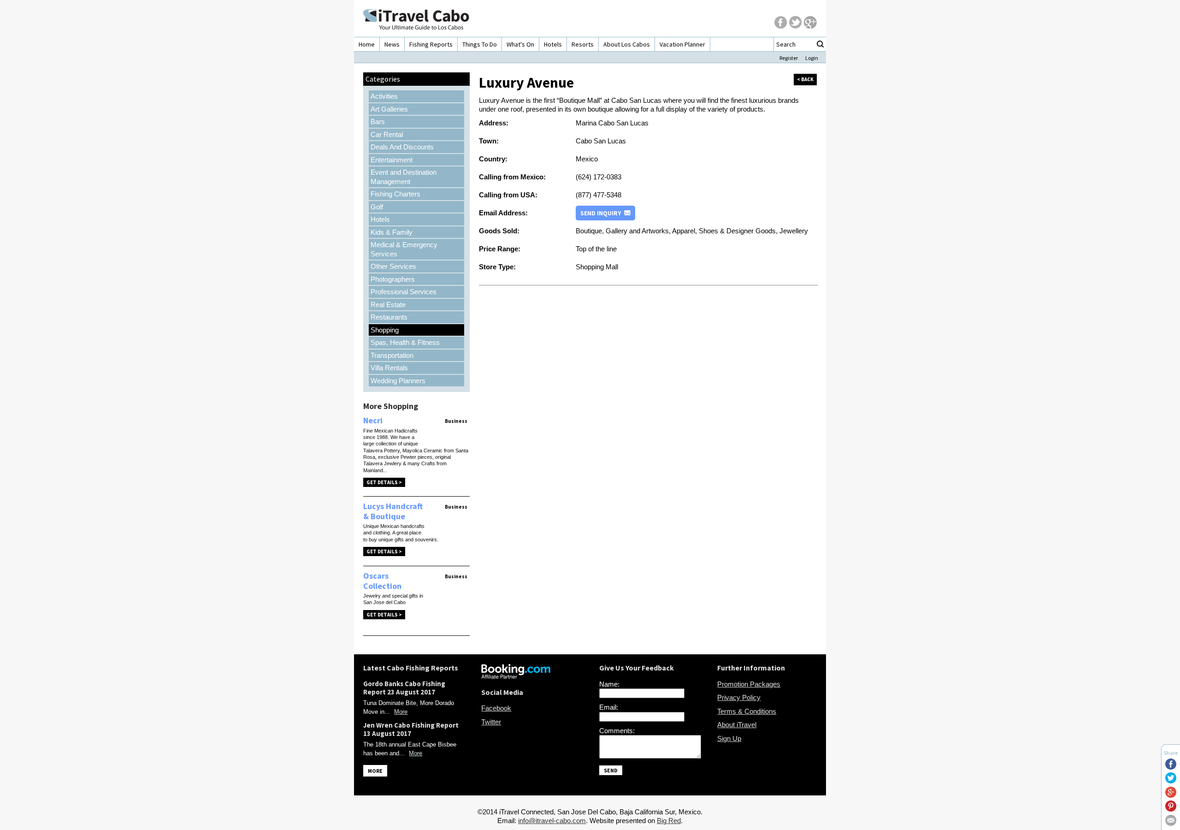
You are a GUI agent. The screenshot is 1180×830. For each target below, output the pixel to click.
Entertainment (392, 160)
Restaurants (389, 317)
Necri (373, 420)
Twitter (491, 722)
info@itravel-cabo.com (552, 820)
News (392, 44)
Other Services (393, 266)
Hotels (553, 44)
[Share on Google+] (1170, 795)
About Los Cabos (626, 44)
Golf (377, 207)
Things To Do (479, 44)
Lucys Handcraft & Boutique (393, 511)
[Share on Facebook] (1170, 767)
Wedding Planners (398, 381)
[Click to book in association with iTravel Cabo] (515, 676)
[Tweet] (1170, 781)
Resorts (583, 44)
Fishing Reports (431, 44)
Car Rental (387, 134)
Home (367, 44)
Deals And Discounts (402, 147)
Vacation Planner (682, 44)
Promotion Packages (748, 684)
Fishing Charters (395, 194)
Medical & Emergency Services (404, 249)
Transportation (392, 355)
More (400, 711)
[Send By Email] (1170, 823)
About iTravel (736, 725)
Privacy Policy (739, 697)
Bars (378, 121)
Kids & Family (392, 232)
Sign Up (729, 738)
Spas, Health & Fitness (405, 342)
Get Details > (384, 482)
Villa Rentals (389, 368)
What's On (520, 44)
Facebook (496, 708)
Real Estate (388, 304)
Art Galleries (389, 109)
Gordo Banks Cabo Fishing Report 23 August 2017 (404, 687)
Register (788, 57)
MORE (375, 770)
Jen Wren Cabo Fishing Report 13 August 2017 (411, 729)
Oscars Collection (382, 580)
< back (805, 79)
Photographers (393, 279)
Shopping (385, 330)
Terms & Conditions (746, 711)
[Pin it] (1170, 809)
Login (811, 57)
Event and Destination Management (404, 176)
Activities (384, 96)
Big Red (669, 820)
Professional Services (404, 292)
